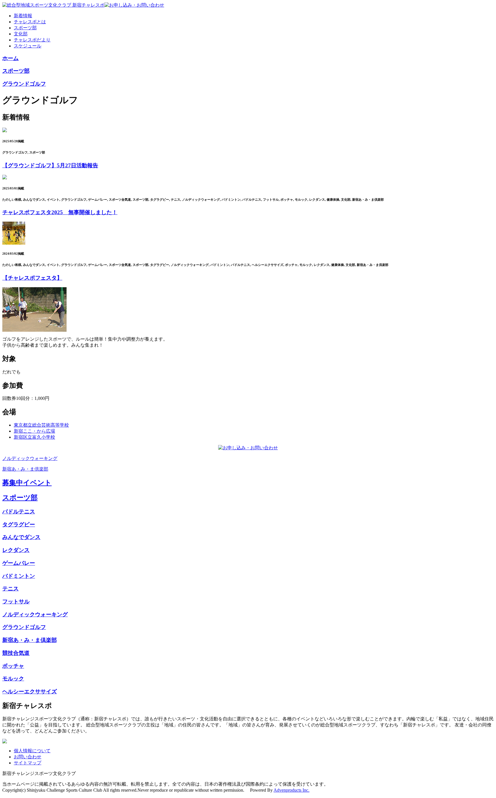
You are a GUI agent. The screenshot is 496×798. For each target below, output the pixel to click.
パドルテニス (18, 512)
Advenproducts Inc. (291, 790)
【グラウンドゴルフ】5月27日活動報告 (50, 165)
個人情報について (32, 750)
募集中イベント (27, 482)
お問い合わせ (27, 756)
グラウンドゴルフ (24, 84)
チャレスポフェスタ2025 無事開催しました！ (59, 212)
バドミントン (18, 576)
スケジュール (27, 45)
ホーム (10, 58)
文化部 (21, 33)
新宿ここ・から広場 (34, 431)
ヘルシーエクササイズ (29, 691)
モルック (13, 679)
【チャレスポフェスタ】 (32, 278)
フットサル (16, 601)
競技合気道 (16, 653)
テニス (10, 589)
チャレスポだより (32, 39)
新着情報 (23, 15)
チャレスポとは (30, 21)
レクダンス (16, 550)
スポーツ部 (25, 27)
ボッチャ (13, 666)
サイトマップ (27, 762)
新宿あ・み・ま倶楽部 (25, 469)
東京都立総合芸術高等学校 (41, 425)
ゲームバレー (18, 563)
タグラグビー (18, 524)
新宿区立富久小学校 (34, 437)
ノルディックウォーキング (29, 458)
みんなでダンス (21, 537)
